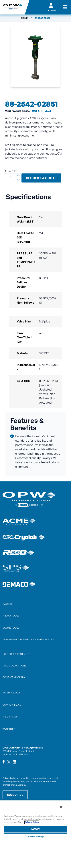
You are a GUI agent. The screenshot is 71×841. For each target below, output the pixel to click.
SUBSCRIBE (15, 794)
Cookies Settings (35, 836)
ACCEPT (35, 829)
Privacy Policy (32, 822)
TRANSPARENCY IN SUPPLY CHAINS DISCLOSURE (28, 639)
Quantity (11, 171)
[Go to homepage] (12, 7)
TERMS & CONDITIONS (14, 665)
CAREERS (8, 604)
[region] (35, 820)
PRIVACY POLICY (11, 615)
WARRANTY (9, 729)
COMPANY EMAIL (12, 704)
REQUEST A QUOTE (41, 178)
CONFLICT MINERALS (14, 677)
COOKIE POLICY (11, 627)
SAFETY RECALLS (12, 692)
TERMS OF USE (10, 717)
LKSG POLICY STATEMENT (16, 654)
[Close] (61, 807)
